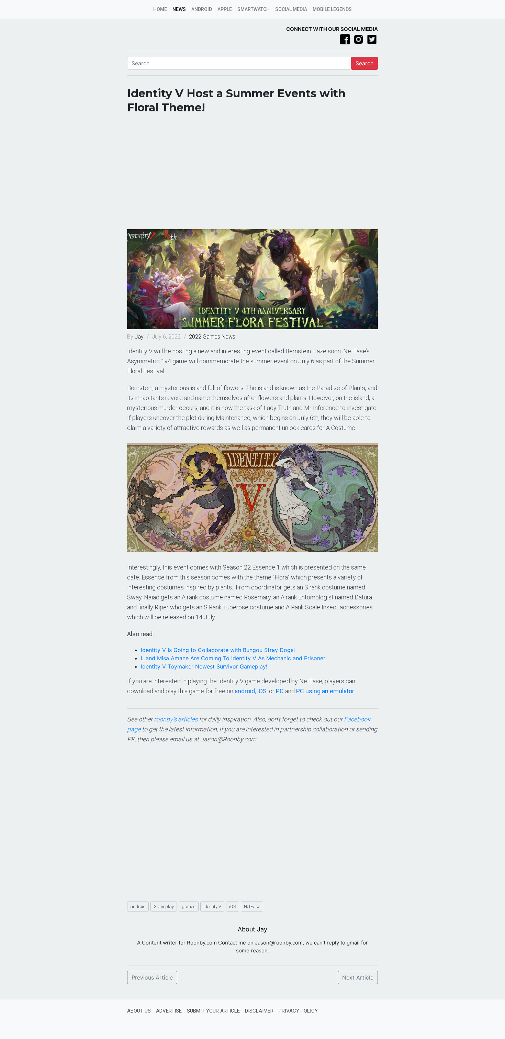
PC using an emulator (325, 691)
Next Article (357, 977)
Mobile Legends (332, 9)
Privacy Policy (298, 1011)
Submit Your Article (213, 1011)
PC (280, 691)
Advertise (169, 1011)
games (188, 906)
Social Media (291, 9)
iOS (262, 691)
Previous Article (152, 977)
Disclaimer (259, 1011)
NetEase (252, 906)
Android (201, 9)
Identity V (212, 906)
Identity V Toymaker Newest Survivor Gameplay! (204, 666)
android (245, 691)
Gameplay (164, 906)
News (179, 9)
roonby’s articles (176, 719)
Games (211, 336)
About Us (139, 1011)
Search (364, 63)
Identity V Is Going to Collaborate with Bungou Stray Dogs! (218, 649)
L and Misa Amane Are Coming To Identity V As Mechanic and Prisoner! (234, 658)
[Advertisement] (252, 174)
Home (160, 9)
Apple (224, 9)
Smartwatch (253, 9)
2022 (195, 336)
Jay (140, 336)
